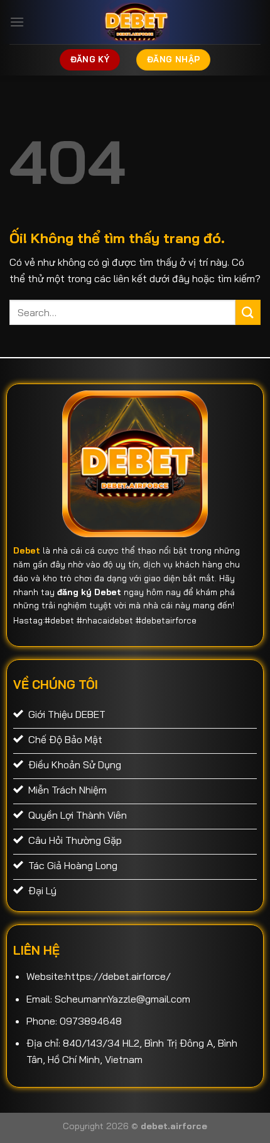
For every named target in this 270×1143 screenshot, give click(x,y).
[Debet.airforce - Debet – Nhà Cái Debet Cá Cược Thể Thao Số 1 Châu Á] (135, 22)
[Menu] (16, 21)
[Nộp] (248, 312)
